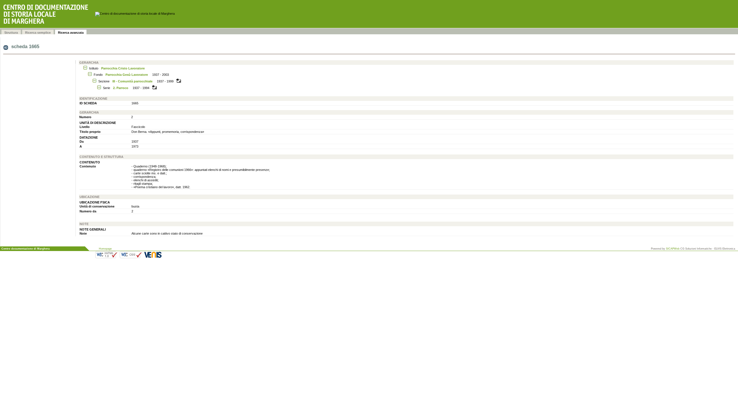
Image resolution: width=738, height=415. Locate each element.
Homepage (105, 248)
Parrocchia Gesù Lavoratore (127, 74)
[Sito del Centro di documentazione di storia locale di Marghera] (47, 14)
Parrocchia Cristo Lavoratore (123, 68)
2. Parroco (120, 88)
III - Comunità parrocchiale (132, 81)
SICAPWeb (672, 248)
